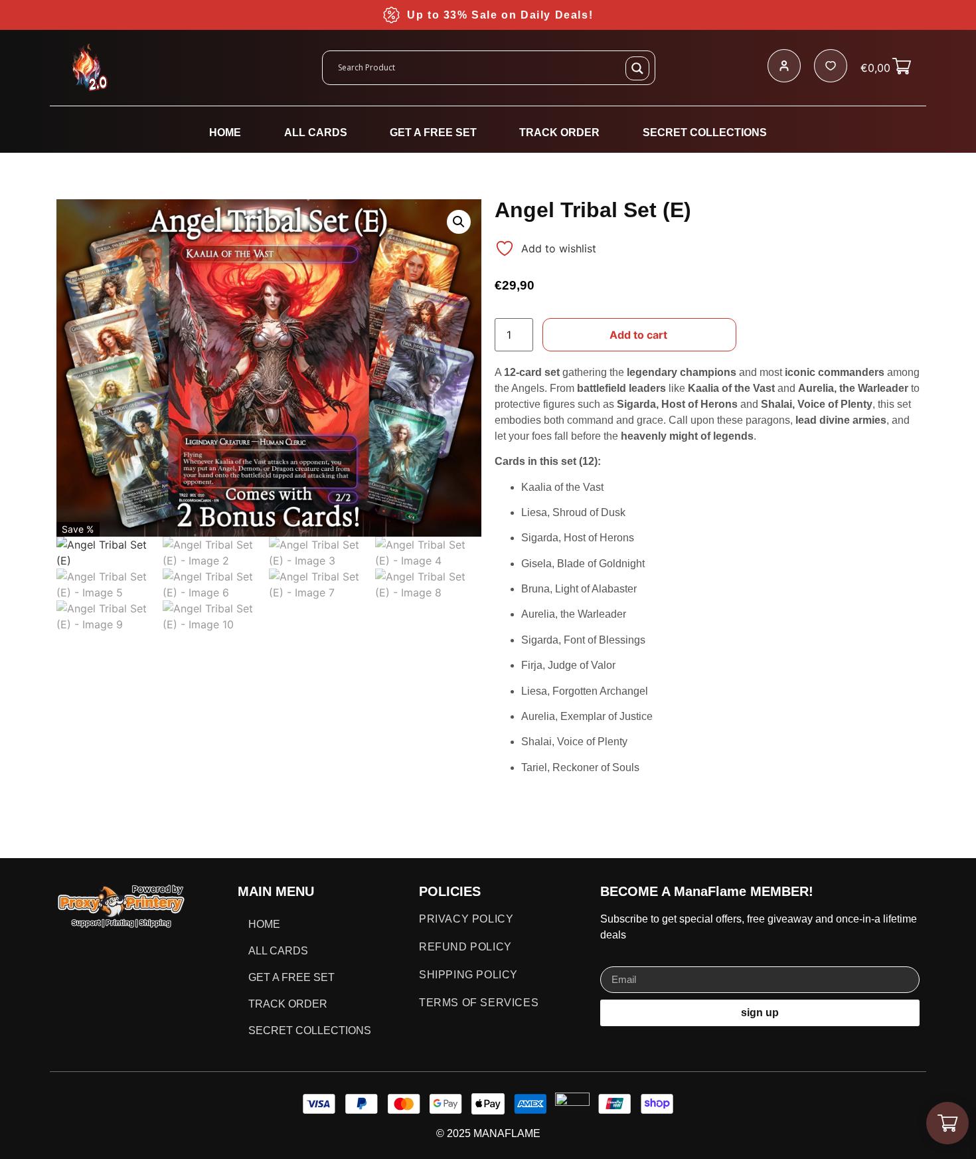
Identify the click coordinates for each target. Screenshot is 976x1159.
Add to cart (638, 334)
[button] (459, 222)
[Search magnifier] (637, 68)
